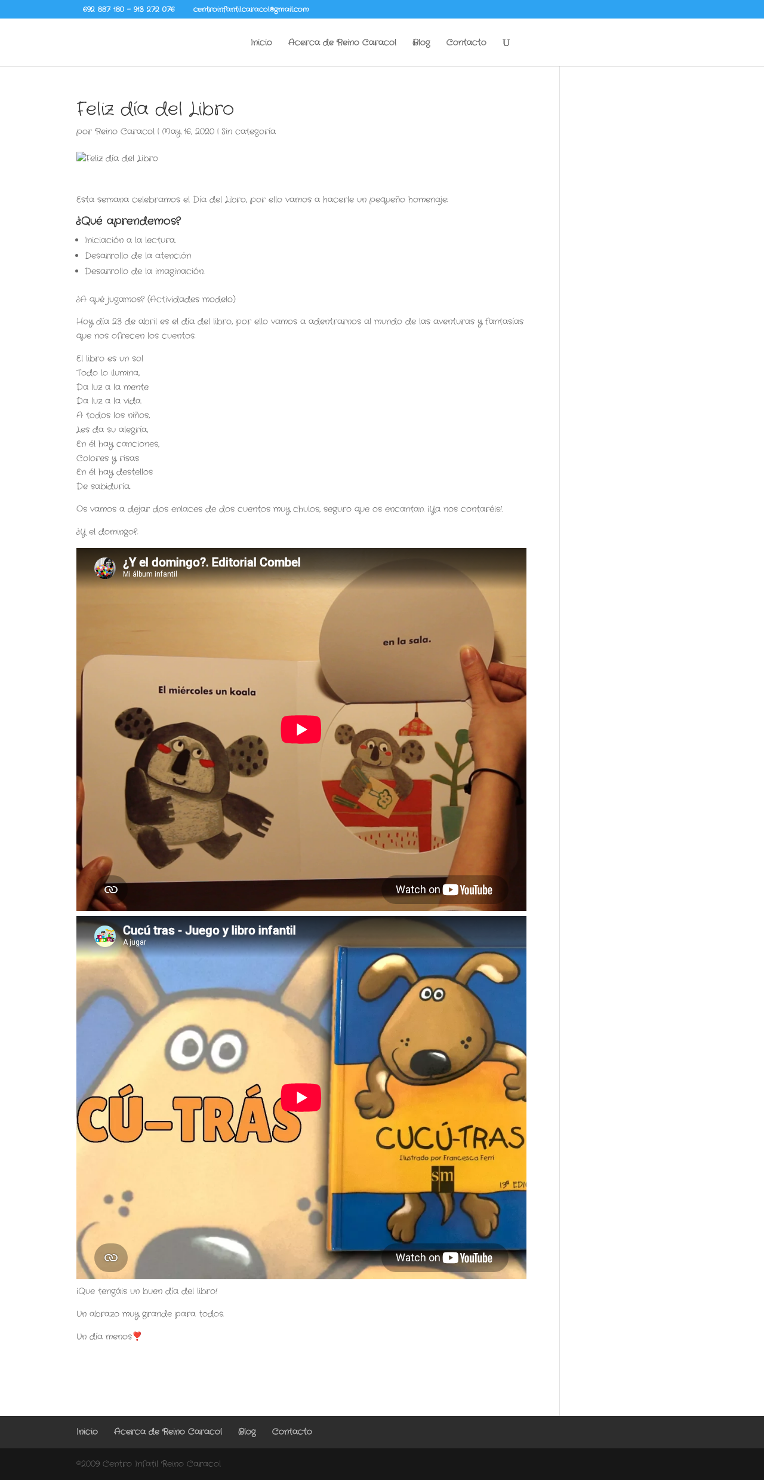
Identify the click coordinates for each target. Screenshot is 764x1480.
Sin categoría (248, 131)
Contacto (466, 43)
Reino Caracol (125, 131)
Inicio (261, 43)
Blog (421, 43)
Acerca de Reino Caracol (342, 43)
